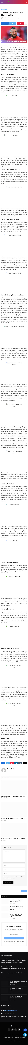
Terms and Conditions (13, 1037)
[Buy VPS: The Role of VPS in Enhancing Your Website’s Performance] (5, 915)
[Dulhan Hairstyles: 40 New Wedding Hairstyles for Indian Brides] (14, 787)
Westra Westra (8, 18)
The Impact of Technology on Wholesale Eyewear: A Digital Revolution (16, 908)
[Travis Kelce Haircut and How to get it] (14, 34)
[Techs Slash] (14, 2)
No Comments (22, 18)
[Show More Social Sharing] (25, 23)
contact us (18, 1033)
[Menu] (2, 2)
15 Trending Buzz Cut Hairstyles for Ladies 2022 (13, 818)
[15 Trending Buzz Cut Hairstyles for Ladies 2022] (14, 809)
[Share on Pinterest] (20, 23)
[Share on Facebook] (5, 23)
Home (7, 1033)
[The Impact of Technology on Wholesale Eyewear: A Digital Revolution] (5, 908)
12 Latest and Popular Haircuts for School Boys (13, 838)
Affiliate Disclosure (9, 1035)
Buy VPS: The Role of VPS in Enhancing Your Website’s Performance (16, 915)
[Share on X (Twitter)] (12, 23)
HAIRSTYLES (4, 9)
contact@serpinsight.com (10, 1010)
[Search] (26, 2)
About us (12, 1033)
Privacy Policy (12, 942)
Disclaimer (4, 1037)
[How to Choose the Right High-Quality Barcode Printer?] (5, 901)
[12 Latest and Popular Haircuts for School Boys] (14, 830)
